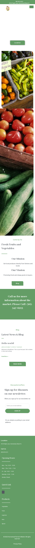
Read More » (4, 356)
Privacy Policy (18, 544)
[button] (17, 43)
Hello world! (7, 343)
